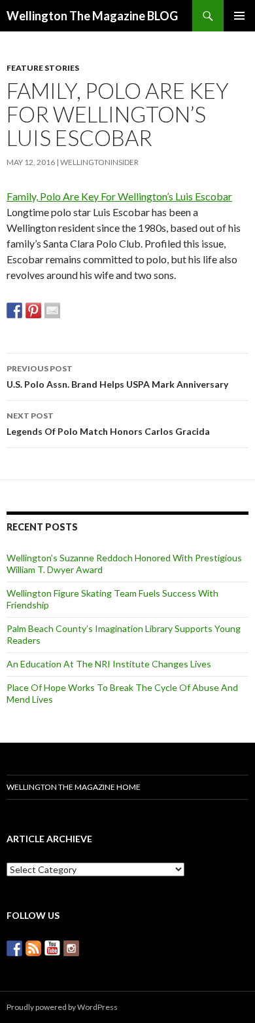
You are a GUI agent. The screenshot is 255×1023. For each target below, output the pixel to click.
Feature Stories (43, 68)
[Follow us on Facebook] (14, 948)
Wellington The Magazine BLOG (92, 16)
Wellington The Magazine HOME (74, 787)
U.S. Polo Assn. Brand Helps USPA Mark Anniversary (117, 376)
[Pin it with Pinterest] (33, 310)
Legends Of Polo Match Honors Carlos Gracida (108, 424)
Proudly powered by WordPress (62, 1007)
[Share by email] (52, 310)
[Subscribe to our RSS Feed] (33, 948)
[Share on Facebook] (14, 310)
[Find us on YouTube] (52, 948)
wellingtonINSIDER (99, 162)
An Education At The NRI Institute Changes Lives (109, 663)
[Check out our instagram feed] (71, 948)
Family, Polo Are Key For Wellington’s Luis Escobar (119, 196)
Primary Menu (239, 15)
